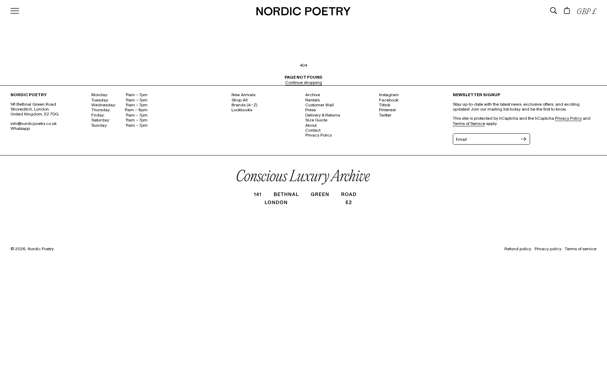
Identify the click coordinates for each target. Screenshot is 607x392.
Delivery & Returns (322, 115)
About (310, 125)
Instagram (389, 95)
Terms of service (580, 249)
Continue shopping (303, 83)
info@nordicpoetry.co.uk (34, 124)
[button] (553, 10)
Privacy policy (548, 249)
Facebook (388, 100)
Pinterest (387, 110)
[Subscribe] (523, 139)
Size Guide (316, 120)
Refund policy (517, 249)
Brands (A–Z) (244, 105)
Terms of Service (469, 124)
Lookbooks (241, 110)
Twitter (385, 115)
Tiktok (384, 105)
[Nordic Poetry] (303, 14)
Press (310, 110)
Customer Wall (319, 105)
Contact (312, 130)
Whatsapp (20, 129)
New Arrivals (243, 95)
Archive (312, 95)
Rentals (312, 100)
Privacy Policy (318, 135)
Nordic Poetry (41, 249)
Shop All (239, 100)
